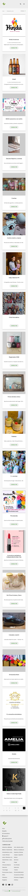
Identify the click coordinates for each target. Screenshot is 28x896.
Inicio (3, 11)
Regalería (4, 880)
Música (15, 857)
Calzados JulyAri (14, 635)
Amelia (14, 754)
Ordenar (22, 11)
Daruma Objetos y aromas (14, 158)
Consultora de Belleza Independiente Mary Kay (14, 556)
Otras (3, 862)
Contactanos (6, 833)
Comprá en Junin (10, 11)
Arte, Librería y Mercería (19, 847)
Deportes (4, 867)
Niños (3, 874)
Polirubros (4, 877)
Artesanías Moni (14, 674)
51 (18, 810)
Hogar (15, 862)
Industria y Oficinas (18, 852)
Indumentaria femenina (14, 758)
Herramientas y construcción (9, 852)
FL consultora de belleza (14, 714)
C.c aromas (14, 476)
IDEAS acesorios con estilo (14, 119)
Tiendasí (6, 891)
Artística (16, 880)
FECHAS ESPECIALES (18, 872)
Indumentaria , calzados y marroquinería (11, 859)
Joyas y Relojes (6, 854)
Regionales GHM (14, 357)
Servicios (16, 859)
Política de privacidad (7, 841)
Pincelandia (14, 516)
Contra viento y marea (14, 238)
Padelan (14, 436)
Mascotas (16, 867)
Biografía (4, 831)
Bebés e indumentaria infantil (9, 849)
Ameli (14, 79)
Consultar (14, 48)
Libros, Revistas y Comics (8, 857)
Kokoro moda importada (14, 794)
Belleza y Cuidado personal (20, 849)
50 (15, 810)
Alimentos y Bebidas (7, 847)
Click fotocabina (14, 317)
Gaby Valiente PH (14, 277)
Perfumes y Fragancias (19, 877)
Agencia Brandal (16, 891)
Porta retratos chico (14, 397)
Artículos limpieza (6, 864)
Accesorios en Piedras (19, 874)
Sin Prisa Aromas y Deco (14, 595)
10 (6, 810)
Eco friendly (17, 864)
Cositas (14, 198)
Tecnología (5, 869)
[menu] (24, 4)
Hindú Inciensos (14, 39)
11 (9, 810)
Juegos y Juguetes (18, 854)
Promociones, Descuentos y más (10, 872)
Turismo (16, 869)
